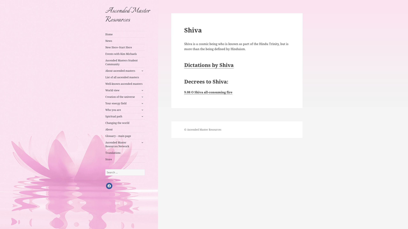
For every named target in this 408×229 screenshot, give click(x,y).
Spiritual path (113, 116)
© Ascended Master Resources (202, 129)
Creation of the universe (120, 97)
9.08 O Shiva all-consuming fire (208, 92)
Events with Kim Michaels (121, 54)
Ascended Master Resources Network (117, 144)
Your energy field (116, 103)
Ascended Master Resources (127, 15)
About (109, 129)
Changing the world (117, 123)
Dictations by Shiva (209, 65)
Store (108, 159)
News (108, 41)
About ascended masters (120, 71)
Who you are (113, 110)
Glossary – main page (118, 136)
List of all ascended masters (122, 77)
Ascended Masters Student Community (121, 62)
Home (109, 34)
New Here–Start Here (118, 47)
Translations (112, 153)
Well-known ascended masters (123, 84)
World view (112, 90)
